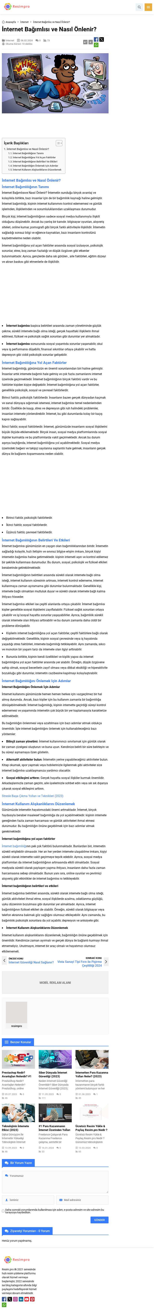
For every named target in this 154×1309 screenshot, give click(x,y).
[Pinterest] (32, 1299)
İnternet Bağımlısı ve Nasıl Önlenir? (28, 149)
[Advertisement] (70, 125)
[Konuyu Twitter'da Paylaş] (101, 39)
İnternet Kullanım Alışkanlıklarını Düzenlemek (37, 169)
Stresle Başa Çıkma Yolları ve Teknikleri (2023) (32, 796)
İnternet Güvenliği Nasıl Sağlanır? (31, 962)
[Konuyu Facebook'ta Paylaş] (96, 39)
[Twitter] (10, 1299)
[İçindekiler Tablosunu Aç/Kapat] (57, 143)
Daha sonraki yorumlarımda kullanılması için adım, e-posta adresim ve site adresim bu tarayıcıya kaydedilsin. (54, 1211)
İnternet (24, 22)
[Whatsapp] (4, 1305)
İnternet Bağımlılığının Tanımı (28, 153)
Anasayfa (11, 22)
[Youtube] (26, 1299)
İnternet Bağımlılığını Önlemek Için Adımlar (35, 165)
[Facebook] (4, 1299)
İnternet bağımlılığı (14, 846)
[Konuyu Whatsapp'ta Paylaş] (96, 45)
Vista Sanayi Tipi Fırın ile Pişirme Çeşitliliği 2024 (79, 963)
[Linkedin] (21, 1299)
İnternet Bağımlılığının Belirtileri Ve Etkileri (35, 161)
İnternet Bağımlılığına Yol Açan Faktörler (34, 157)
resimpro (16, 1026)
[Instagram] (15, 1299)
